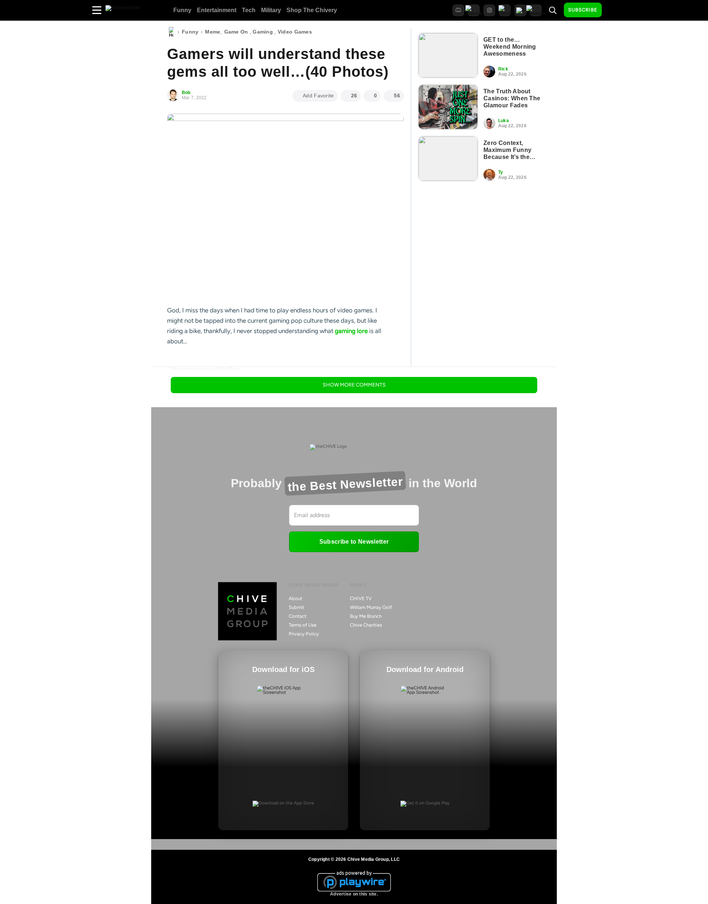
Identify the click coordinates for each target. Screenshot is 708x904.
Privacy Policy (304, 634)
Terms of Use (302, 625)
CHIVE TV (361, 598)
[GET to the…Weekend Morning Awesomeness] (448, 55)
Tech (249, 10)
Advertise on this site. (354, 894)
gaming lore (351, 331)
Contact (297, 616)
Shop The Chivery (312, 10)
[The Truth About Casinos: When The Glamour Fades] (448, 107)
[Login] (613, 10)
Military (271, 10)
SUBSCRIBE (582, 10)
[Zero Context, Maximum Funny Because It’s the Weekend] (448, 158)
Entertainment (216, 10)
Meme (212, 32)
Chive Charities (366, 625)
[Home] (171, 32)
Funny (182, 10)
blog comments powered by (206, 369)
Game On (236, 32)
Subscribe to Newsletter (354, 541)
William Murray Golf (371, 607)
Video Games (295, 32)
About (295, 598)
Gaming (263, 32)
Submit (296, 607)
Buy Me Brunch (366, 616)
